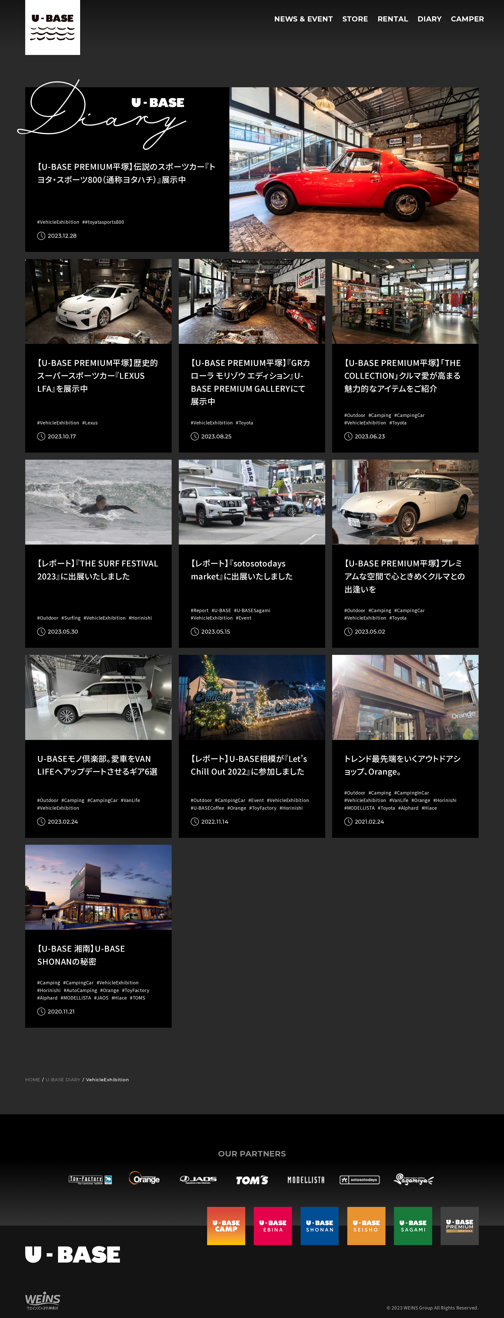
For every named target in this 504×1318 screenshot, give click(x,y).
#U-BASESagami (252, 610)
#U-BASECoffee (207, 808)
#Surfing (71, 617)
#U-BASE (221, 610)
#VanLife (130, 800)
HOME (32, 1079)
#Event (243, 617)
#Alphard (408, 808)
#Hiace (429, 808)
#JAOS (101, 997)
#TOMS (137, 997)
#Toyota (244, 422)
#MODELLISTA (359, 808)
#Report (200, 610)
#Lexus (90, 422)
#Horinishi (140, 617)
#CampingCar (409, 415)
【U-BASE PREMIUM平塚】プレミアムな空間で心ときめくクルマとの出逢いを (404, 576)
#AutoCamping (80, 990)
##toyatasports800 (103, 222)
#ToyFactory (263, 808)
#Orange (236, 808)
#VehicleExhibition (58, 222)
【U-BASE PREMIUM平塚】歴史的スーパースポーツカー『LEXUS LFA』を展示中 (97, 375)
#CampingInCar (411, 792)
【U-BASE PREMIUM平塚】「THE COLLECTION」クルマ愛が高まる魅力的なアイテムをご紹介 (402, 375)
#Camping (380, 415)
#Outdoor (354, 415)
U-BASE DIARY (63, 1079)
